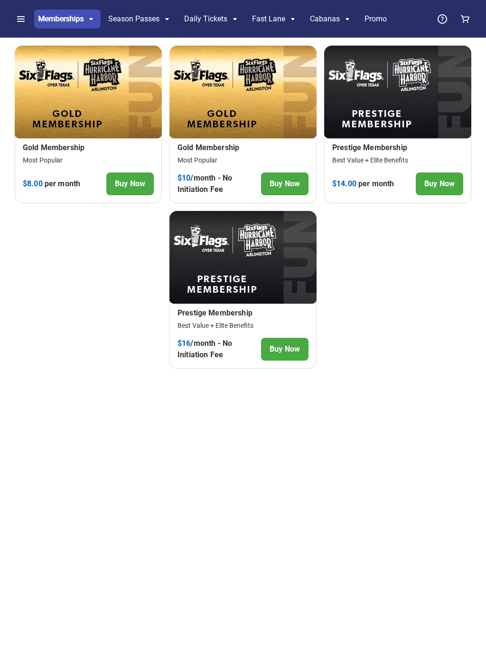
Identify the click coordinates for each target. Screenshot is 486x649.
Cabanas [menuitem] (325, 18)
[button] (20, 19)
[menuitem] (376, 19)
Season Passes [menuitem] (133, 18)
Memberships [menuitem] (61, 18)
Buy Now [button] (130, 183)
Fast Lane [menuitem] (268, 18)
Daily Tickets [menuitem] (205, 18)
